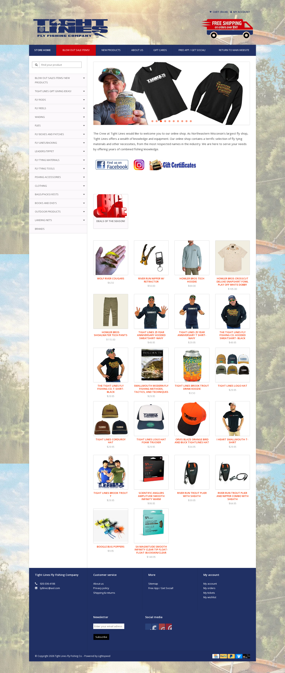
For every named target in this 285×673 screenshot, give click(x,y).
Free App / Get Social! (192, 50)
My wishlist (209, 597)
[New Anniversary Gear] (171, 93)
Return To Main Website (234, 50)
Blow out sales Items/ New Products (52, 80)
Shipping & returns (104, 592)
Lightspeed (104, 655)
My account (241, 12)
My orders (209, 588)
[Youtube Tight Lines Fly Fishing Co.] (162, 627)
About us (137, 50)
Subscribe (101, 637)
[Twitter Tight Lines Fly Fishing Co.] (155, 627)
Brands (40, 229)
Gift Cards (160, 50)
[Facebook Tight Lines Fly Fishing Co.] (148, 627)
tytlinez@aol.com (50, 588)
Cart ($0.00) (220, 12)
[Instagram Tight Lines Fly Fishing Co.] (169, 627)
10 (191, 121)
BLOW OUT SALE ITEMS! (76, 50)
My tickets (209, 592)
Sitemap (153, 583)
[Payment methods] (216, 656)
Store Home (42, 50)
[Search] (36, 65)
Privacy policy (101, 588)
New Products (111, 50)
